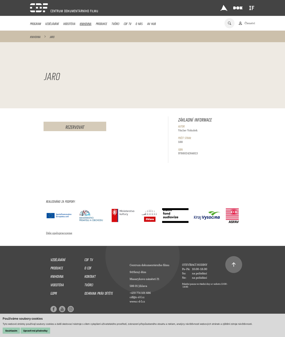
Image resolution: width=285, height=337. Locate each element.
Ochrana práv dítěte (98, 292)
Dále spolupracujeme (59, 233)
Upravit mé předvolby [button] (35, 330)
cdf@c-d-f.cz (137, 297)
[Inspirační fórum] (251, 8)
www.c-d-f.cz (137, 301)
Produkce (101, 23)
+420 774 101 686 (140, 293)
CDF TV (127, 23)
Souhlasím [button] (11, 330)
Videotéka (69, 23)
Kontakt (90, 275)
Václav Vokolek (188, 130)
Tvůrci (115, 23)
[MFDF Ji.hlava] (223, 7)
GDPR (53, 292)
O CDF (87, 267)
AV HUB (151, 23)
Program (35, 23)
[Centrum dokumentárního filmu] (39, 7)
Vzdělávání (52, 23)
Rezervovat (74, 126)
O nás (139, 23)
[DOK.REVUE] (237, 8)
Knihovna (85, 23)
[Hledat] (229, 23)
